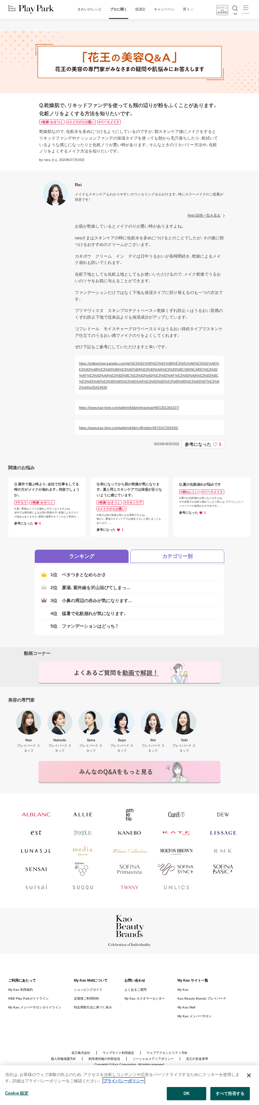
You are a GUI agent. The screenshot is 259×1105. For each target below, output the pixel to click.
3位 (91, 600)
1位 (78, 574)
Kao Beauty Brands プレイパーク (202, 998)
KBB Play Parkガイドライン (28, 998)
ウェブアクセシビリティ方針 (167, 1052)
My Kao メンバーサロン (195, 1016)
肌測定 (140, 9)
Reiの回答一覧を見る (204, 215)
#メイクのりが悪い (80, 122)
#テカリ (21, 502)
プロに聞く (118, 9)
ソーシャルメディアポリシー (153, 1058)
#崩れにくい (189, 491)
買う (186, 9)
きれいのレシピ (89, 9)
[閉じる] (249, 1075)
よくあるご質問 (135, 989)
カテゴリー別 (177, 556)
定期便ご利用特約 (86, 998)
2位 (90, 587)
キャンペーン (164, 9)
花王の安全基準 (197, 1058)
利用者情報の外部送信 (104, 1058)
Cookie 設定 (16, 1093)
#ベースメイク (109, 122)
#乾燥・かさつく (52, 122)
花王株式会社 (80, 1052)
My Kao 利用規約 (20, 989)
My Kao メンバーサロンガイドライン (34, 1007)
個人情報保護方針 (63, 1058)
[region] (129, 1085)
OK (187, 1093)
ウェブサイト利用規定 (118, 1052)
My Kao (183, 989)
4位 (89, 613)
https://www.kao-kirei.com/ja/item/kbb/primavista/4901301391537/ (129, 407)
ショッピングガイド (88, 989)
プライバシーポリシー (123, 1080)
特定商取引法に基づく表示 (93, 1007)
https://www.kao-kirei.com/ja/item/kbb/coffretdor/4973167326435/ (128, 428)
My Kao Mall (186, 1007)
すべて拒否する (230, 1093)
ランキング (81, 556)
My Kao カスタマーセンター (144, 998)
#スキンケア (133, 502)
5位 (84, 626)
